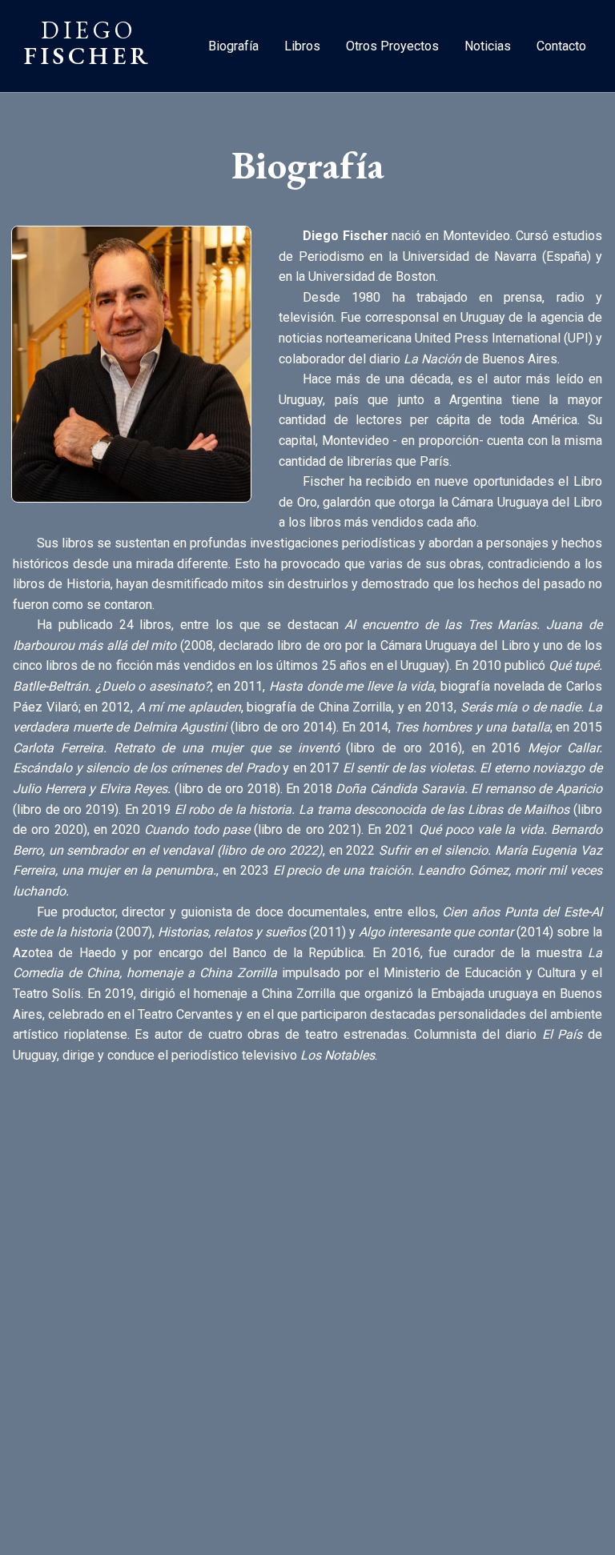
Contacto (561, 46)
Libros (302, 46)
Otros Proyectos (392, 46)
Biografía (233, 46)
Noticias (487, 46)
